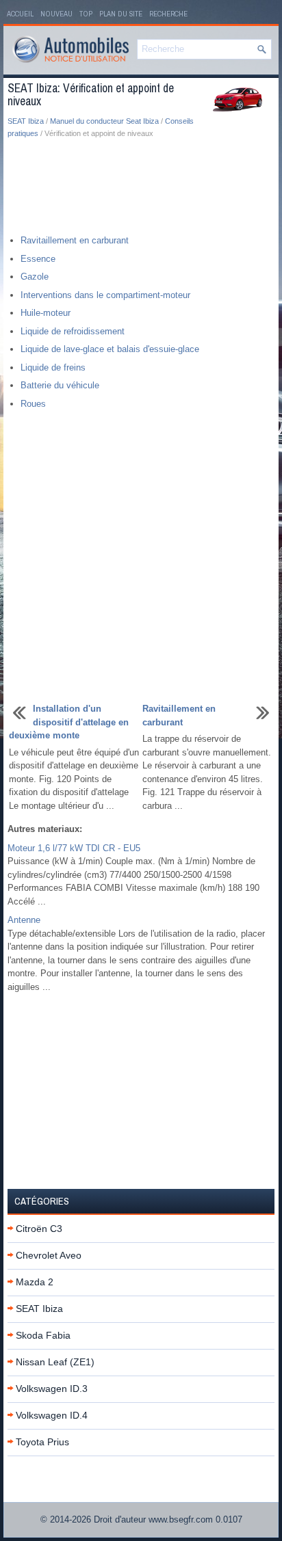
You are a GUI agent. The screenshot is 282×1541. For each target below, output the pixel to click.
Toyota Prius (42, 1441)
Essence (38, 259)
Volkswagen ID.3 (52, 1388)
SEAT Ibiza (26, 121)
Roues (33, 404)
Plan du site (120, 14)
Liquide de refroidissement (73, 331)
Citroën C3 (39, 1228)
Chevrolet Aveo (48, 1255)
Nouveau (56, 14)
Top (85, 14)
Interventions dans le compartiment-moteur (105, 295)
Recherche (168, 14)
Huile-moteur (45, 313)
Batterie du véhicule (60, 385)
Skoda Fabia (43, 1335)
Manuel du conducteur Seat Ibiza (104, 121)
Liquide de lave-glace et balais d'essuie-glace (110, 349)
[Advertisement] (141, 187)
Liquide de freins (53, 367)
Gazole (35, 276)
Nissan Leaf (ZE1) (55, 1361)
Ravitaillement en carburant (75, 240)
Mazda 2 (34, 1281)
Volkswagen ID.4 (52, 1415)
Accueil (20, 14)
